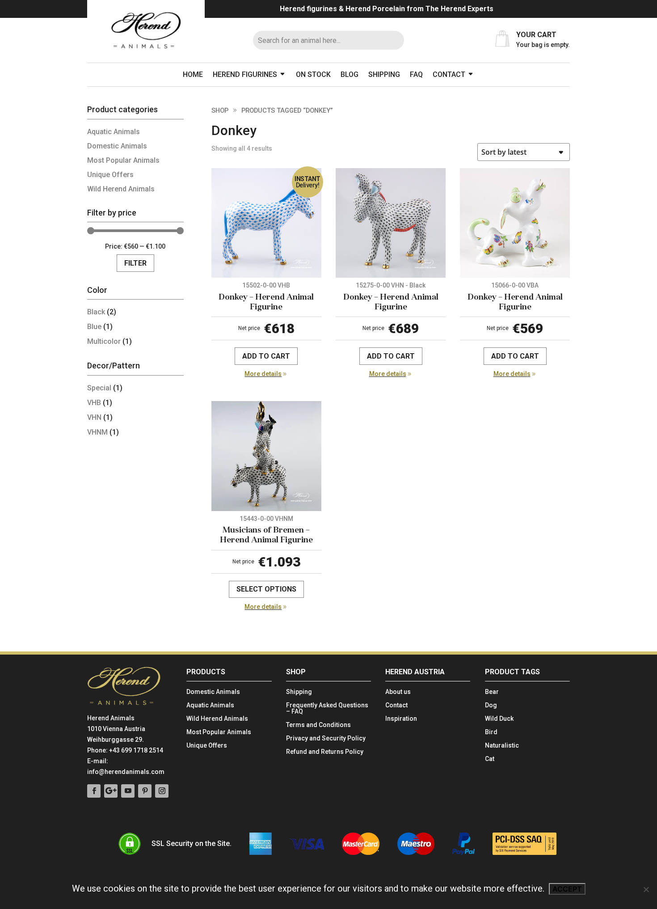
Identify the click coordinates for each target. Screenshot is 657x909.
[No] (645, 889)
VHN (94, 417)
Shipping (384, 74)
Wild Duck (499, 718)
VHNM (97, 432)
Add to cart (266, 356)
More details (263, 373)
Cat (489, 759)
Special (99, 388)
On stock (313, 74)
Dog (491, 705)
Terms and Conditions (318, 725)
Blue (94, 326)
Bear (492, 692)
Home (193, 74)
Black (96, 312)
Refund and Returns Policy (324, 751)
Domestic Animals (117, 146)
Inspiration (401, 718)
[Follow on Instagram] (161, 791)
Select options (266, 589)
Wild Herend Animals (121, 189)
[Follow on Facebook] (94, 791)
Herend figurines (245, 74)
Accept (567, 888)
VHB (94, 402)
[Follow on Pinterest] (145, 791)
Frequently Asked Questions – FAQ (327, 708)
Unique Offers (110, 174)
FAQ (416, 74)
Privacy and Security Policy (326, 738)
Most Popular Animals (123, 160)
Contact (449, 74)
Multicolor (104, 341)
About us (398, 692)
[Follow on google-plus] (111, 791)
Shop (219, 110)
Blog (349, 74)
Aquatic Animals (113, 131)
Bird (491, 732)
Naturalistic (502, 745)
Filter (135, 263)
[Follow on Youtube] (128, 791)
